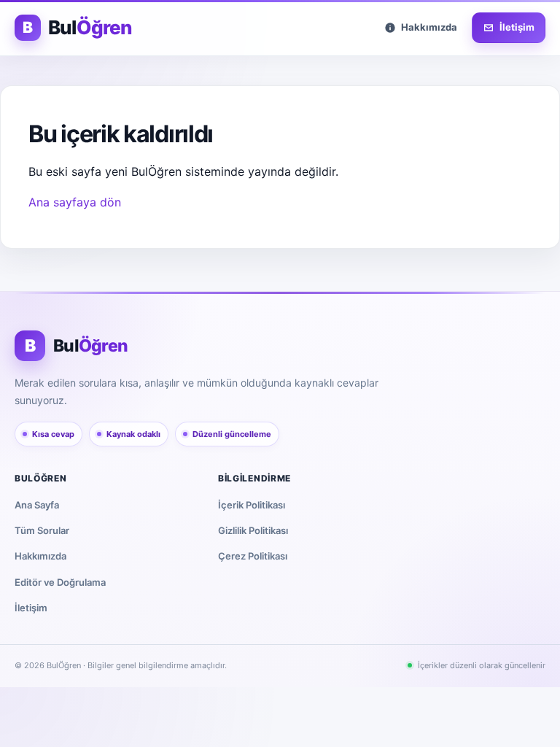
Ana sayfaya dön (74, 202)
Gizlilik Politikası (253, 530)
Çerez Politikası (252, 556)
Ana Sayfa (37, 505)
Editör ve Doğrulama (60, 582)
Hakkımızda (40, 556)
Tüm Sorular (42, 530)
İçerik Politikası (251, 505)
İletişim (31, 608)
